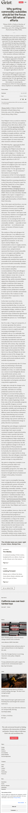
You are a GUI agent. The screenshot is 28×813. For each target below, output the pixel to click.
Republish (3, 789)
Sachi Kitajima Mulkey (6, 711)
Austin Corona (4, 703)
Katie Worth (15, 642)
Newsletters (3, 781)
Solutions (3, 750)
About (2, 764)
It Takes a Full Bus (7, 715)
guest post (18, 57)
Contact (3, 768)
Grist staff (3, 607)
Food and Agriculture (6, 756)
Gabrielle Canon (5, 695)
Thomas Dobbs (7, 24)
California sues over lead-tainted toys (13, 602)
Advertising (3, 787)
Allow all (14, 806)
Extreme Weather (5, 754)
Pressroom (3, 773)
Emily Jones (4, 658)
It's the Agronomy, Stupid (16, 41)
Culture (8, 607)
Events (2, 783)
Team (2, 766)
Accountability (4, 752)
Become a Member (5, 785)
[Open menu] (25, 2)
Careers (3, 770)
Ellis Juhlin (3, 650)
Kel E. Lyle (3, 717)
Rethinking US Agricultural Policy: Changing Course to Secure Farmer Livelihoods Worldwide (13, 188)
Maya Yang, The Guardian (6, 665)
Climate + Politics (23, 96)
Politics (3, 749)
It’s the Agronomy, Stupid (15, 127)
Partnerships (4, 771)
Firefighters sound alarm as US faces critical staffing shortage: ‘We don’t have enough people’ (13, 691)
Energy (2, 747)
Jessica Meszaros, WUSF (6, 642)
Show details (21, 802)
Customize (13, 810)
